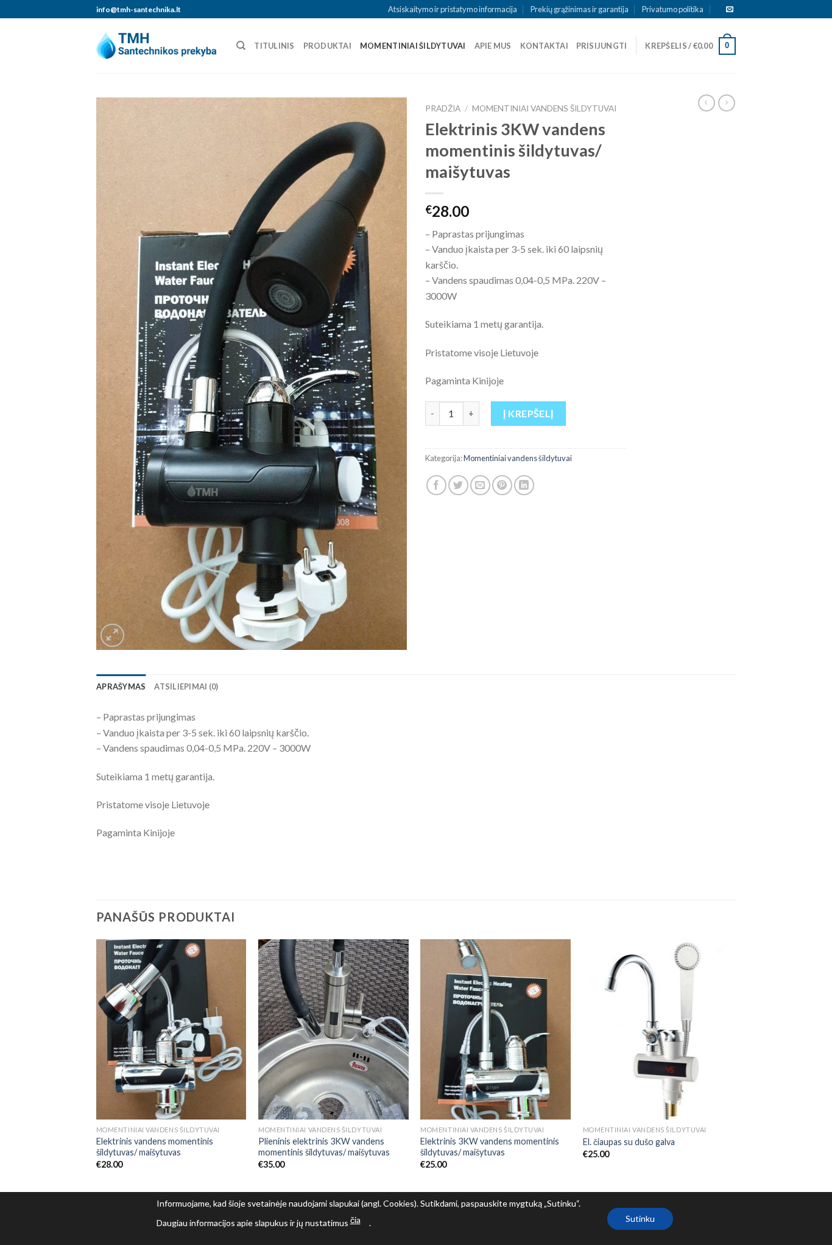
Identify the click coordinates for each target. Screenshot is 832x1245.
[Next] (732, 1065)
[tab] (121, 686)
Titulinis (274, 46)
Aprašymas (121, 686)
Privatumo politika (672, 9)
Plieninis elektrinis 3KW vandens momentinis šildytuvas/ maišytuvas (324, 1147)
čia (355, 1220)
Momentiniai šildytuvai (413, 46)
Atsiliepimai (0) (186, 686)
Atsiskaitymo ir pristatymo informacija (452, 9)
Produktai (327, 46)
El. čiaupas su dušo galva (629, 1142)
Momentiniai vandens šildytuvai (544, 108)
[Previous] (97, 1065)
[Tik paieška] (240, 45)
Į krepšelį (528, 413)
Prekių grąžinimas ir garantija (580, 9)
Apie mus (493, 46)
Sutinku (640, 1218)
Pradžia (442, 108)
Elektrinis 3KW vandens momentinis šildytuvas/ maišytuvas (489, 1147)
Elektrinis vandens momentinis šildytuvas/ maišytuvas (154, 1147)
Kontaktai (544, 46)
